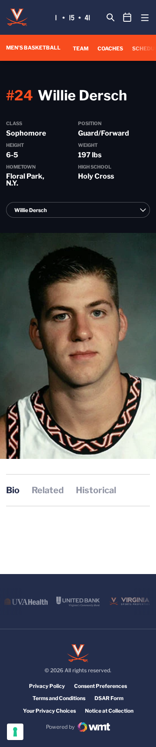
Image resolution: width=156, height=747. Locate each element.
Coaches (110, 48)
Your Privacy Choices (49, 710)
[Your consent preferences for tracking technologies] (15, 732)
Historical (96, 490)
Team (80, 48)
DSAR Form (109, 698)
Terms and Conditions (58, 698)
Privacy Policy (47, 686)
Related (48, 490)
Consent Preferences (100, 686)
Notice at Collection (109, 710)
